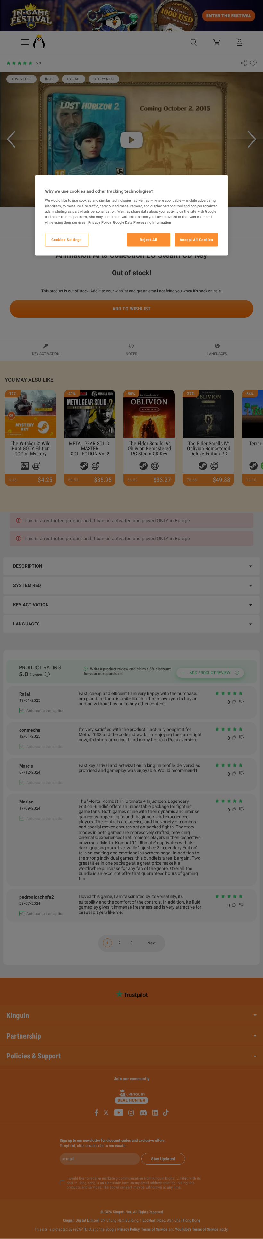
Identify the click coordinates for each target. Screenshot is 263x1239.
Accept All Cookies (196, 239)
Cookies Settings (66, 239)
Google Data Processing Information (142, 222)
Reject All (148, 239)
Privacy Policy (99, 222)
